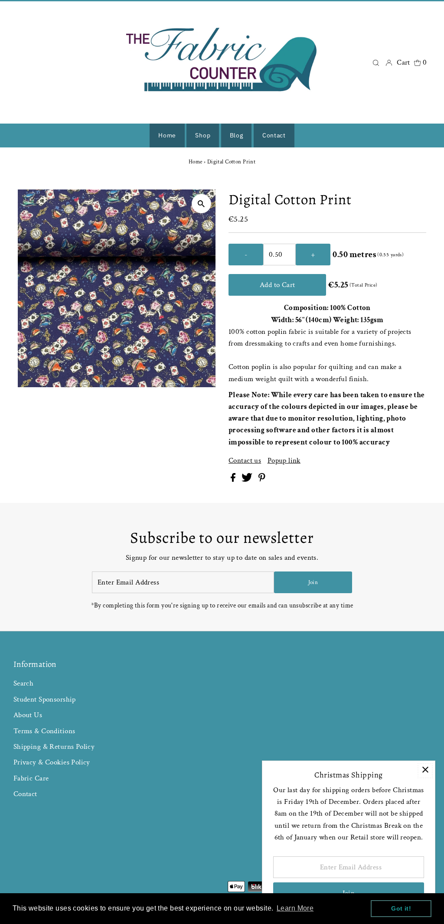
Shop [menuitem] (202, 135)
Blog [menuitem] (236, 135)
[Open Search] (376, 62)
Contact (25, 794)
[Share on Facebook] (234, 479)
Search (23, 683)
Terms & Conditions (44, 731)
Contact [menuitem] (274, 135)
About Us (27, 715)
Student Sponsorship (44, 699)
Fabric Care (31, 778)
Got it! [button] (401, 908)
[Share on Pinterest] (261, 479)
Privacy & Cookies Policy (51, 762)
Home (195, 162)
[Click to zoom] (201, 203)
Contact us (245, 460)
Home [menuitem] (167, 135)
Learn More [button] (295, 908)
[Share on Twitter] (248, 479)
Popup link (284, 460)
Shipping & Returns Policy (54, 746)
